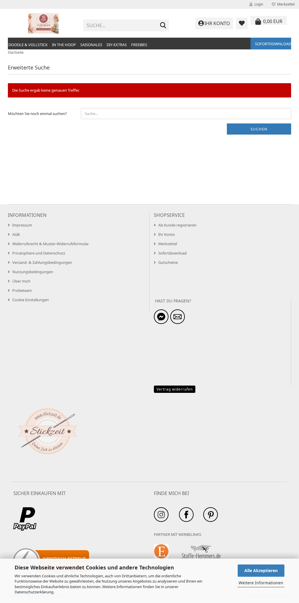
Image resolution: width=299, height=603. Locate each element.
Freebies (139, 44)
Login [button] (258, 4)
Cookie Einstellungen (30, 299)
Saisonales (91, 44)
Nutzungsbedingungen (32, 271)
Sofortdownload (273, 43)
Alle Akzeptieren (261, 570)
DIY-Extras (117, 44)
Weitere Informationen (261, 582)
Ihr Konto (166, 234)
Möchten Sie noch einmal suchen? (37, 113)
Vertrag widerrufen (175, 389)
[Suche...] (163, 26)
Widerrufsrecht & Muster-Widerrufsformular (50, 243)
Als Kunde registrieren (177, 225)
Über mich (21, 281)
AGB (16, 234)
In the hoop (64, 44)
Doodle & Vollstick (28, 44)
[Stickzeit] (43, 23)
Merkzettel (285, 4)
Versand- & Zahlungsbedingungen (42, 262)
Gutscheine (168, 262)
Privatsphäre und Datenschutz (38, 253)
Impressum (22, 225)
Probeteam (22, 290)
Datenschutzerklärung (34, 592)
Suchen (259, 129)
